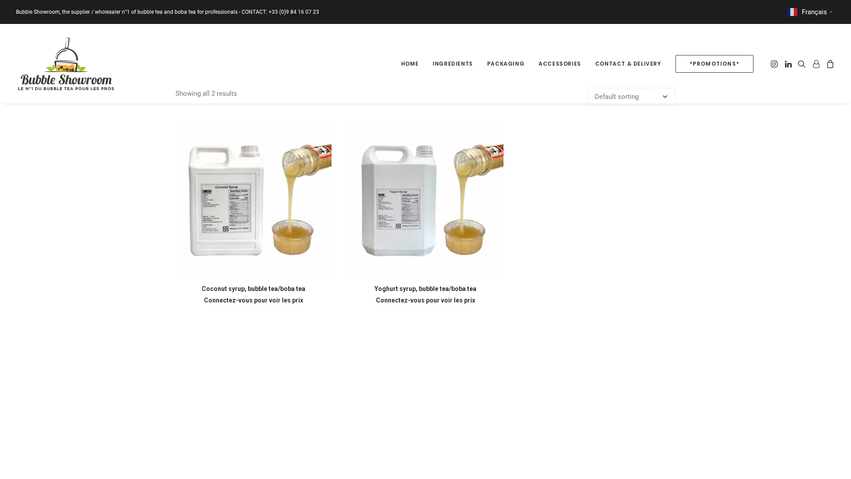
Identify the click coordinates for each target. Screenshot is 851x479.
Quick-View (321, 132)
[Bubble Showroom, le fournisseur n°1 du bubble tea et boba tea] (66, 63)
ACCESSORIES (560, 63)
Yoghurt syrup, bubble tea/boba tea (425, 288)
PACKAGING (505, 63)
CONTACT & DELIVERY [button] (628, 63)
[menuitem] (410, 63)
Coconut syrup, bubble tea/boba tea (253, 288)
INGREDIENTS (453, 63)
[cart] (829, 63)
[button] (775, 63)
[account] (816, 63)
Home (409, 63)
